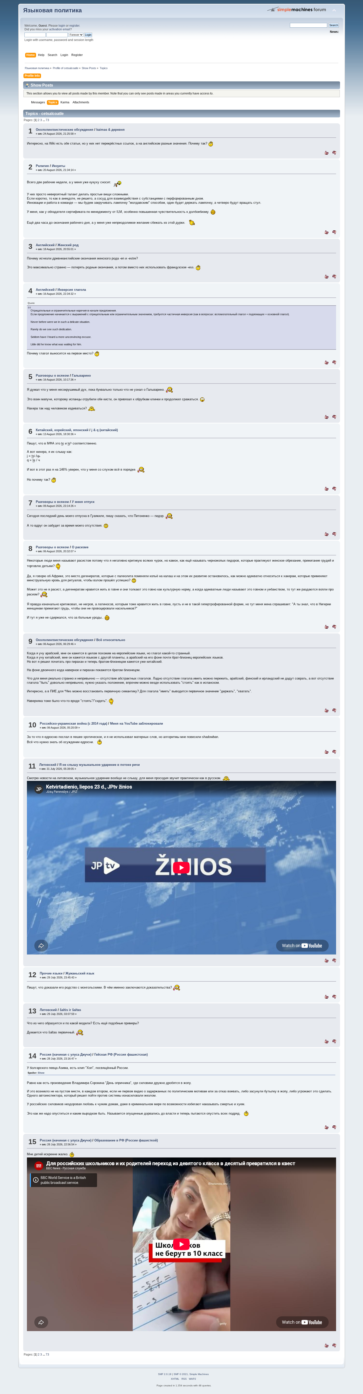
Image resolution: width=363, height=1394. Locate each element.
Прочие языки (51, 973)
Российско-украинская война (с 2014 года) (73, 723)
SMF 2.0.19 (164, 1374)
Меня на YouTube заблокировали (136, 723)
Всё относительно (110, 640)
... (44, 120)
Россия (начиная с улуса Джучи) (65, 1054)
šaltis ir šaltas (70, 1010)
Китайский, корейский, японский (62, 430)
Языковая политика (52, 10)
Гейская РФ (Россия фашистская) (121, 1054)
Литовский (47, 765)
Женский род (68, 245)
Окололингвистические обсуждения (64, 129)
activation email (59, 29)
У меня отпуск (83, 502)
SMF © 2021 (181, 1374)
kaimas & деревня (110, 129)
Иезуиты (58, 166)
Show (41, 1072)
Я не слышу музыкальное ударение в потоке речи (99, 765)
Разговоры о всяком (52, 375)
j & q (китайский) (104, 430)
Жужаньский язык (79, 973)
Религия (42, 166)
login (62, 25)
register (74, 25)
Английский (45, 245)
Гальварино (81, 375)
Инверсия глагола (72, 290)
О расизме (80, 547)
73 (47, 120)
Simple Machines (199, 1374)
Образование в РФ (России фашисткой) (126, 1140)
